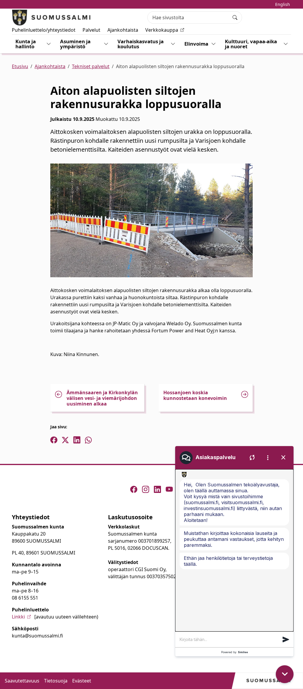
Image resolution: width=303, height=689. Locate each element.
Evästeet (81, 680)
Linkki (18, 616)
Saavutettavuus (22, 680)
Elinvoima (196, 43)
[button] (286, 639)
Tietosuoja (55, 680)
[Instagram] (145, 489)
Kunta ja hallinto (25, 44)
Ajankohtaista (122, 30)
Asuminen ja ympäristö (75, 44)
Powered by (234, 652)
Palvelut (91, 30)
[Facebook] (133, 489)
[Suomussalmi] (51, 17)
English (282, 4)
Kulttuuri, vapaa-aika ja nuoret (251, 44)
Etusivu (20, 66)
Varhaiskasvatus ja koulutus (140, 44)
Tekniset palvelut (90, 66)
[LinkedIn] (157, 489)
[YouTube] (169, 489)
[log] (234, 550)
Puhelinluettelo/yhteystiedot (43, 30)
